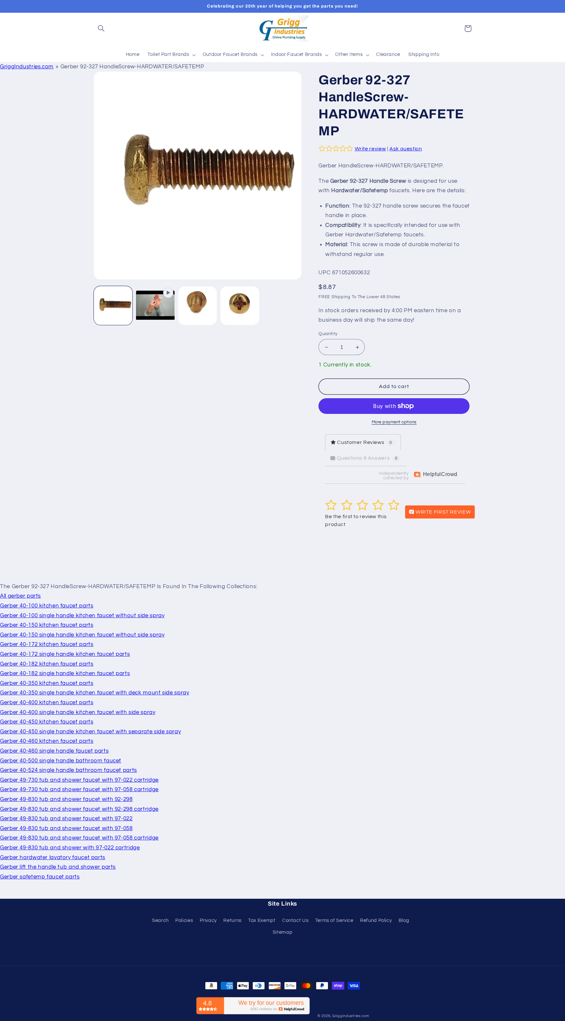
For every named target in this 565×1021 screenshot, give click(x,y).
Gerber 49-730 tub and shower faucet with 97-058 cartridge (79, 789)
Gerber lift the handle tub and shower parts (58, 867)
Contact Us (295, 920)
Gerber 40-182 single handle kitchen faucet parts (65, 673)
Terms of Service (334, 920)
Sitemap (282, 932)
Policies (184, 920)
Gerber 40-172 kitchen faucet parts (46, 644)
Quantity (327, 334)
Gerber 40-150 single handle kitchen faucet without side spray (82, 635)
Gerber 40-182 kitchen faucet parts (46, 664)
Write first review (442, 512)
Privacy (208, 920)
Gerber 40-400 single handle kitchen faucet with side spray (78, 712)
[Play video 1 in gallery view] (155, 305)
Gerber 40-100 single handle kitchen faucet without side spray (82, 616)
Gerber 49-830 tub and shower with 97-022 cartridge (70, 848)
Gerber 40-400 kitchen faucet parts (46, 703)
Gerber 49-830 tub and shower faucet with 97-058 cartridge (79, 838)
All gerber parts (20, 596)
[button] (101, 28)
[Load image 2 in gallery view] (197, 305)
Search (160, 920)
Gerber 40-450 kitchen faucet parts (46, 722)
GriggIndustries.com (27, 67)
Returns (232, 920)
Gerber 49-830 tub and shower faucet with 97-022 (66, 819)
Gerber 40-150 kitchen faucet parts (46, 625)
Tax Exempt (261, 920)
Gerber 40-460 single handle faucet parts (54, 751)
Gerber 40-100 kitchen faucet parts (46, 606)
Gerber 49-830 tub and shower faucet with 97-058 (66, 828)
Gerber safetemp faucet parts (40, 877)
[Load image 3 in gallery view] (239, 305)
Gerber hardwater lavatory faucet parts (52, 857)
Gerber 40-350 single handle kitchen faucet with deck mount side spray (94, 693)
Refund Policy (376, 920)
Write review (370, 148)
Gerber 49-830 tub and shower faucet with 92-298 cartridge (79, 809)
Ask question (405, 148)
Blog (404, 920)
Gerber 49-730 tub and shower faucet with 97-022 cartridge (79, 780)
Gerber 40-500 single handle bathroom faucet (60, 761)
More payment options (394, 422)
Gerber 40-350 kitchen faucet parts (46, 683)
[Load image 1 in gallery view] (113, 305)
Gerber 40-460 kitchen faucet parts (46, 741)
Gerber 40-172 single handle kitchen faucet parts (65, 654)
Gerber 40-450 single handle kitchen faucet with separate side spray (90, 732)
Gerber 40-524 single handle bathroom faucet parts (68, 770)
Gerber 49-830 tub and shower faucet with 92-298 (66, 799)
